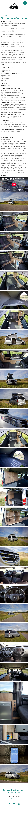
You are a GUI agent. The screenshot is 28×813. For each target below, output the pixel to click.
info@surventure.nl (14, 799)
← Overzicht (4, 15)
